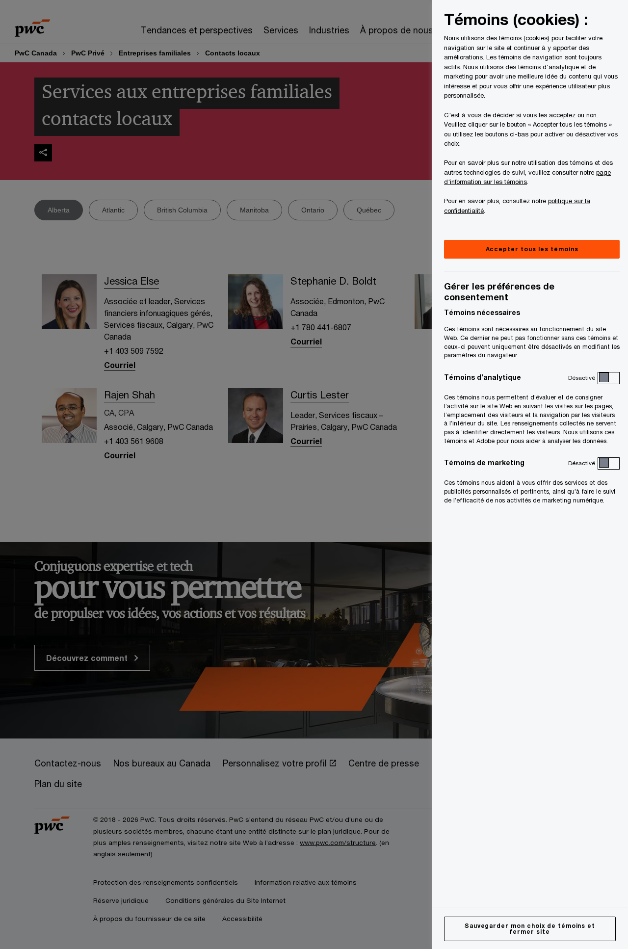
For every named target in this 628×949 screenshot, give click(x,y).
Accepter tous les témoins (532, 249)
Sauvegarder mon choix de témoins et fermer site (530, 928)
